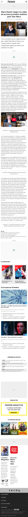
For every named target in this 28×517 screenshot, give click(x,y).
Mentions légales (4, 515)
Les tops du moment (5, 503)
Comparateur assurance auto (6, 511)
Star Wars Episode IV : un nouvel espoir (7, 282)
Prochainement (4, 494)
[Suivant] (26, 272)
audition (2, 237)
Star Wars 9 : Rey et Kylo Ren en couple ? (12, 337)
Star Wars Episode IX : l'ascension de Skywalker (20, 282)
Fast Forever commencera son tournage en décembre (12, 364)
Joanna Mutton (19, 19)
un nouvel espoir (4, 233)
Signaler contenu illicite (12, 515)
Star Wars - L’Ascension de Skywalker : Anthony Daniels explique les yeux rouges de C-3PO (14, 225)
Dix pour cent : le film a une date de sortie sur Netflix (13, 367)
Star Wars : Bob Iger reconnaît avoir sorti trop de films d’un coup (14, 173)
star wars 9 (10, 233)
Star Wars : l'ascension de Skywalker (8, 235)
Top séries (3, 497)
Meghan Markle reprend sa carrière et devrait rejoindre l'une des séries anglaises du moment (13, 370)
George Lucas (4, 157)
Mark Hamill (15, 68)
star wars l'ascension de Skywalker (8, 236)
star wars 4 (17, 232)
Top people (3, 500)
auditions (6, 237)
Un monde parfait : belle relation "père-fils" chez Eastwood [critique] (13, 361)
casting (10, 237)
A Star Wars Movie (4, 232)
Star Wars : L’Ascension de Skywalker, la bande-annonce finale (14, 131)
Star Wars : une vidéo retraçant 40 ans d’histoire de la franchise (14, 306)
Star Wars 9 (15, 233)
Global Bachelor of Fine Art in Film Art (18, 511)
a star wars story (11, 232)
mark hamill (17, 236)
